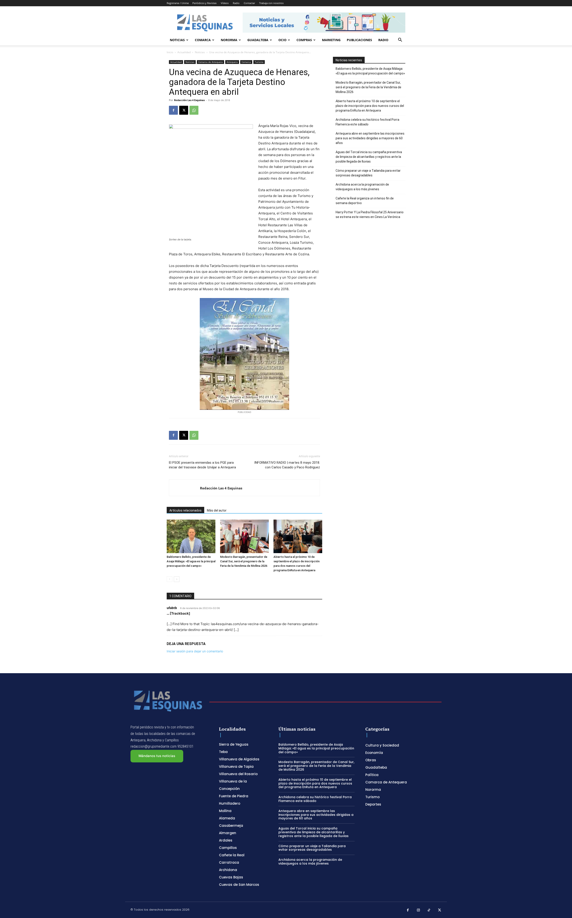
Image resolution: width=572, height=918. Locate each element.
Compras (304, 40)
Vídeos (225, 3)
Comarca (203, 40)
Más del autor (217, 510)
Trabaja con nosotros (271, 3)
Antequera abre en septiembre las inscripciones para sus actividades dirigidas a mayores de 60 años (370, 138)
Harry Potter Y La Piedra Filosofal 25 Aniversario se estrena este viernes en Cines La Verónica (370, 214)
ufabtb (172, 608)
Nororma (229, 40)
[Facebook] (173, 110)
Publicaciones (359, 40)
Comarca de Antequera (210, 61)
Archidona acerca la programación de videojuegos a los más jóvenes (362, 187)
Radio (236, 3)
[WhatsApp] (193, 110)
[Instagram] (418, 910)
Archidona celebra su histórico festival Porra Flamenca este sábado (367, 122)
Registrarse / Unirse (178, 3)
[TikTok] (429, 910)
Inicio (170, 52)
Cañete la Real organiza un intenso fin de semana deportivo (365, 201)
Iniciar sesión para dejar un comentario (195, 651)
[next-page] (176, 579)
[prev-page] (169, 579)
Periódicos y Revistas (204, 3)
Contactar (249, 3)
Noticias (177, 40)
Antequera (232, 61)
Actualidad (184, 52)
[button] (400, 40)
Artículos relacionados (185, 510)
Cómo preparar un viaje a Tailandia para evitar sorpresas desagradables (368, 173)
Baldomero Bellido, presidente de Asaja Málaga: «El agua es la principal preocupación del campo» (191, 561)
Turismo (259, 61)
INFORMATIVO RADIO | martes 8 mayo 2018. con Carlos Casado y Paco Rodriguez (287, 465)
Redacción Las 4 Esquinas (189, 100)
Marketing (331, 40)
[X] (183, 110)
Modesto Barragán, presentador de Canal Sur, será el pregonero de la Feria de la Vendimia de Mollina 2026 (243, 561)
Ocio (282, 40)
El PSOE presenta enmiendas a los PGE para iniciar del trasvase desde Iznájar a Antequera (202, 465)
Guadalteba (257, 40)
